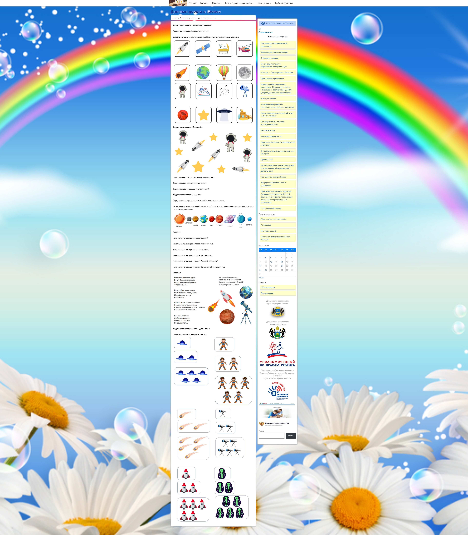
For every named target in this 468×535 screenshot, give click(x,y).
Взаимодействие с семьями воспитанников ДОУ (272, 123)
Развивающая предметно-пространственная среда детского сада (277, 105)
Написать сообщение (277, 37)
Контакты (204, 3)
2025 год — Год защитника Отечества (277, 72)
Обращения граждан (269, 58)
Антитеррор (266, 224)
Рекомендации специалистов (238, 3)
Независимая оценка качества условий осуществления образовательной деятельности (277, 168)
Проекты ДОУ (267, 159)
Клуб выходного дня (284, 3)
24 (260, 270)
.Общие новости (268, 287)
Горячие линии (267, 293)
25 (266, 270)
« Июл (261, 277)
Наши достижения (268, 98)
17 (260, 265)
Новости (216, 3)
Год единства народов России (273, 176)
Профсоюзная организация (272, 78)
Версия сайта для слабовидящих (279, 23)
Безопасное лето (268, 130)
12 (271, 261)
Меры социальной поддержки (273, 219)
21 (282, 265)
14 (282, 261)
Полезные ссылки (268, 230)
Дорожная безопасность (271, 136)
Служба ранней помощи (271, 208)
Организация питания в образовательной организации (274, 65)
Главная (192, 3)
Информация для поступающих (274, 52)
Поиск (261, 431)
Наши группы (263, 3)
